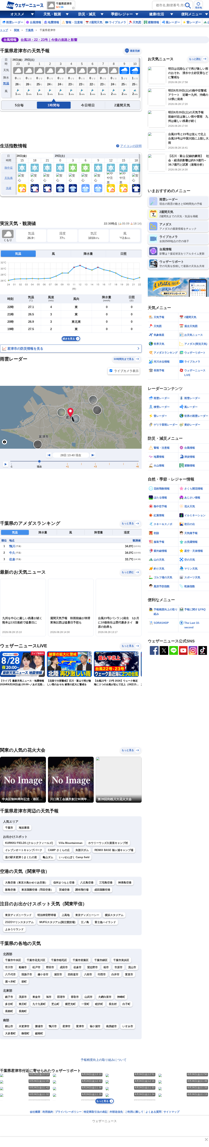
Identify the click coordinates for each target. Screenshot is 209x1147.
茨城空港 (64, 889)
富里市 (129, 974)
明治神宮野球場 (46, 915)
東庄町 (23, 1004)
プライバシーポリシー (68, 1111)
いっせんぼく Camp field (74, 857)
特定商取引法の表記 (96, 1111)
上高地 (66, 915)
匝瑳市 (61, 996)
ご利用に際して (134, 1111)
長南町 (23, 1011)
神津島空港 (124, 882)
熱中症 (8, 167)
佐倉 (12, 559)
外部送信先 (116, 1111)
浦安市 (58, 974)
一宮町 (85, 1004)
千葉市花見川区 (36, 960)
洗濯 (8, 188)
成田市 (64, 967)
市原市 (118, 967)
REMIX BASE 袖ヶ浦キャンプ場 (113, 850)
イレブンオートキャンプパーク (23, 850)
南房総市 (111, 1026)
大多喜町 (10, 1033)
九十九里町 (39, 1004)
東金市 (36, 996)
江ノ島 (85, 922)
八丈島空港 (86, 882)
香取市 (75, 996)
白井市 (115, 974)
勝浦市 (39, 1026)
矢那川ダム (82, 850)
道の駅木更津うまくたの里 (21, 857)
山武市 (88, 996)
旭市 (48, 996)
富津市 (80, 1026)
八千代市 (10, 974)
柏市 (106, 967)
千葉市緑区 (101, 960)
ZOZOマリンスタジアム (19, 922)
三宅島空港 (105, 882)
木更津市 (24, 1026)
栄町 (24, 981)
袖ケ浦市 (95, 1026)
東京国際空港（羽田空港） (37, 889)
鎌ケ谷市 (43, 974)
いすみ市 (127, 1026)
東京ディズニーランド (18, 915)
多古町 (9, 1004)
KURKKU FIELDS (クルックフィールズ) (29, 842)
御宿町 (25, 1033)
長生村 (113, 1004)
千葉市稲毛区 (59, 960)
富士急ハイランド (105, 922)
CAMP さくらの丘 (59, 850)
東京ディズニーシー (87, 915)
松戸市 (36, 967)
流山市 (132, 967)
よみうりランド (14, 929)
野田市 (50, 967)
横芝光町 (70, 1004)
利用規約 (47, 1111)
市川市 (9, 967)
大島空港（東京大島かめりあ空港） (26, 882)
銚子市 (9, 996)
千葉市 (9, 827)
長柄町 (9, 1011)
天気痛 (8, 178)
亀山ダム (48, 857)
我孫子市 (26, 974)
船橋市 (23, 967)
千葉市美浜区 (121, 960)
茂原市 (23, 996)
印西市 (102, 974)
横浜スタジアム (114, 915)
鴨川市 (53, 1026)
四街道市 (73, 974)
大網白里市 (104, 996)
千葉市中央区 (13, 960)
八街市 (88, 974)
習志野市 (92, 967)
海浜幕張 (24, 827)
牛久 (12, 552)
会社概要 (35, 1111)
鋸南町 (39, 1033)
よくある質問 (153, 1111)
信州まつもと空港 (63, 882)
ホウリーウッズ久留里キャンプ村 (108, 842)
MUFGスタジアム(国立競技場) (57, 922)
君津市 (66, 1026)
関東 (16, 30)
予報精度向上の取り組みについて (104, 1059)
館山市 (9, 1026)
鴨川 (12, 546)
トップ (4, 30)
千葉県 (29, 30)
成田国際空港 (102, 889)
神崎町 (121, 996)
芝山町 (55, 1004)
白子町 (126, 1004)
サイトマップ (171, 1111)
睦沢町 (99, 1004)
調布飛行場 (82, 889)
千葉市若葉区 (81, 960)
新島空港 (10, 889)
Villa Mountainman (70, 842)
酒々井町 (10, 981)
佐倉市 (77, 967)
